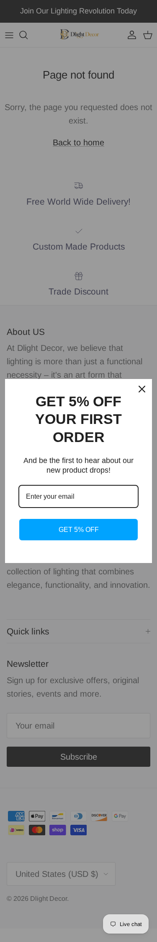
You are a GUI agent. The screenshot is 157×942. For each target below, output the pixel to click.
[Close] (142, 389)
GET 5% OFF (79, 529)
